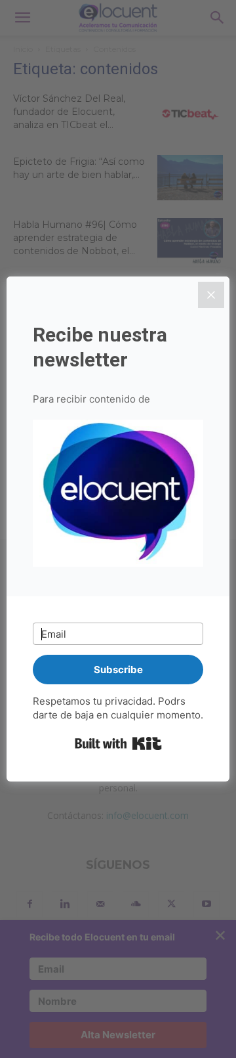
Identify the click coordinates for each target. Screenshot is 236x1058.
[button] (118, 495)
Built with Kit (118, 743)
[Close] (211, 295)
